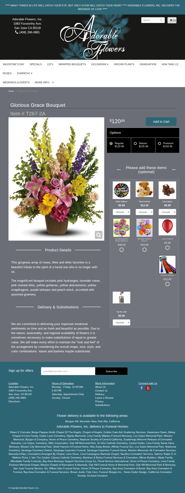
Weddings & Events (16, 82)
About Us (100, 386)
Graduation (148, 64)
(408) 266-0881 (29, 32)
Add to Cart (161, 121)
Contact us (101, 390)
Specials (36, 64)
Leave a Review (104, 397)
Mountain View (88, 421)
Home (11, 91)
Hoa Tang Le (170, 64)
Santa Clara (167, 443)
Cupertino (70, 450)
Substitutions (102, 405)
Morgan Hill (71, 421)
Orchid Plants (124, 64)
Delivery (99, 394)
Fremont (116, 435)
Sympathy (23, 73)
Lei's (50, 64)
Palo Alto (103, 421)
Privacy (99, 401)
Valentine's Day (13, 64)
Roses (7, 73)
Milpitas (106, 435)
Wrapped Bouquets (72, 64)
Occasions (98, 64)
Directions (14, 401)
